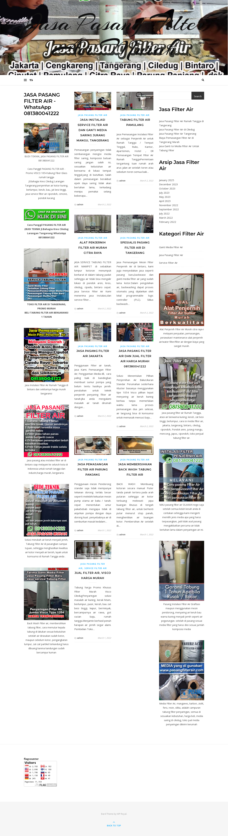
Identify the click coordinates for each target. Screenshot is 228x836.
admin (80, 204)
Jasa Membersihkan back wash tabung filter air (135, 469)
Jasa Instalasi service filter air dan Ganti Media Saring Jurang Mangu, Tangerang (93, 130)
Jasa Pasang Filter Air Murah (114, 36)
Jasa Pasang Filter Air (92, 115)
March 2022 (166, 217)
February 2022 (167, 221)
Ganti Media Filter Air (171, 247)
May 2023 (165, 196)
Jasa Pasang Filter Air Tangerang (177, 133)
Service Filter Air (95, 568)
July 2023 (164, 192)
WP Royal (122, 813)
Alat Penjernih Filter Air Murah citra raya (92, 247)
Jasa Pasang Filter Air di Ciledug (177, 129)
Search (198, 96)
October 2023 (167, 188)
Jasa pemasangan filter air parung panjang (92, 469)
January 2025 (166, 180)
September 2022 (169, 209)
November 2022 (168, 205)
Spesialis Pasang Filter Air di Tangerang (135, 247)
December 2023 (168, 184)
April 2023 (165, 201)
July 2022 (164, 213)
